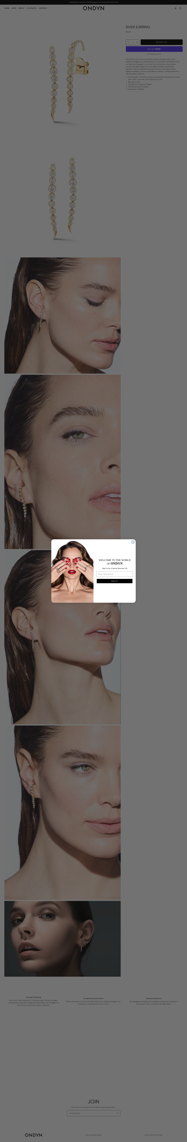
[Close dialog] (133, 542)
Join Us (114, 581)
